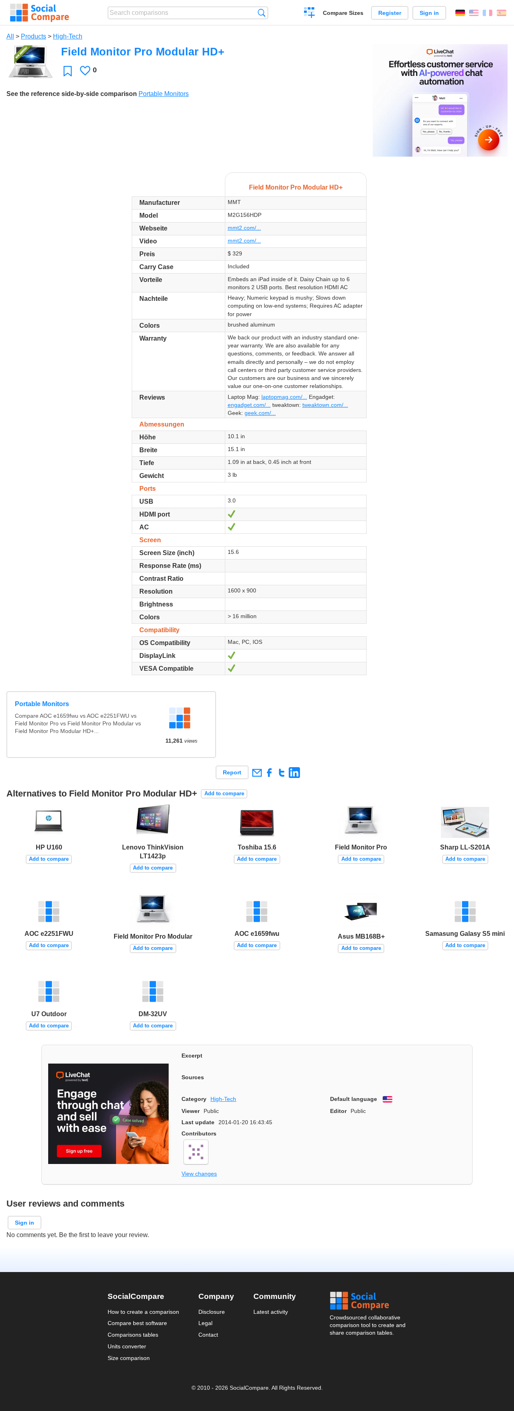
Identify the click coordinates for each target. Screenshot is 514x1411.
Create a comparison (309, 13)
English (474, 13)
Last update (198, 1122)
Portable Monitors (164, 93)
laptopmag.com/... (284, 397)
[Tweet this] (281, 772)
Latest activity (270, 1312)
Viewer (191, 1111)
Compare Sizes (343, 13)
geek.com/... (260, 413)
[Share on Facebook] (269, 772)
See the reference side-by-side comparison (71, 93)
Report (232, 772)
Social (368, 1301)
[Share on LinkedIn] (294, 772)
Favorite (67, 70)
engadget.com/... (249, 405)
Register (389, 13)
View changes (199, 1173)
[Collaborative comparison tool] (39, 13)
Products (33, 36)
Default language (353, 1099)
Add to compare (224, 793)
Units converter (127, 1346)
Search (261, 12)
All (10, 36)
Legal (205, 1323)
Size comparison (129, 1358)
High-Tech (67, 36)
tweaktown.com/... (325, 405)
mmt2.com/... (244, 228)
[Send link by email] (256, 772)
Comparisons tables (133, 1334)
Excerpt (192, 1055)
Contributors (199, 1133)
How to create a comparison (143, 1312)
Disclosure (211, 1312)
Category (194, 1099)
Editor (338, 1111)
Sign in (429, 13)
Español (501, 13)
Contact (208, 1334)
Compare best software (137, 1323)
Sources (193, 1077)
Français (487, 13)
